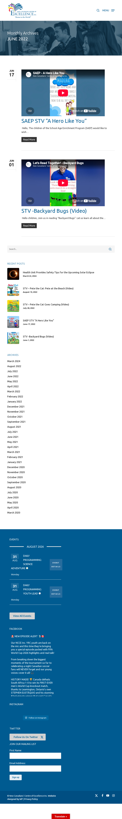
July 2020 (12, 492)
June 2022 (12, 376)
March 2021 (13, 452)
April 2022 (13, 386)
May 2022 (12, 381)
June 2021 (12, 437)
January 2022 (14, 401)
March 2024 (13, 361)
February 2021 (15, 457)
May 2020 (12, 502)
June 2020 (12, 497)
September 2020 (16, 482)
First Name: (16, 750)
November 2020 (16, 472)
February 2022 (15, 396)
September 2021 (16, 421)
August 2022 (14, 366)
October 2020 (15, 477)
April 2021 (13, 447)
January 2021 (14, 462)
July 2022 (12, 371)
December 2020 (16, 467)
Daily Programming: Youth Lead (32, 589)
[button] (108, 10)
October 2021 (15, 416)
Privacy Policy (31, 799)
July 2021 (12, 432)
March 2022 (13, 391)
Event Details (56, 565)
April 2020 (13, 507)
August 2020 (14, 487)
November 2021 (16, 411)
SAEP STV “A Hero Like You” (54, 121)
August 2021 (14, 426)
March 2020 (13, 512)
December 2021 (16, 406)
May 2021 (12, 442)
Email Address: (18, 763)
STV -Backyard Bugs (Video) (54, 211)
